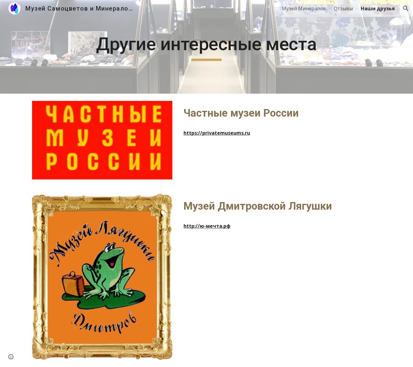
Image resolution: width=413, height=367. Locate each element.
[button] (405, 8)
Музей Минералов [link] (304, 8)
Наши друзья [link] (378, 8)
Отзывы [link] (343, 8)
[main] (206, 46)
